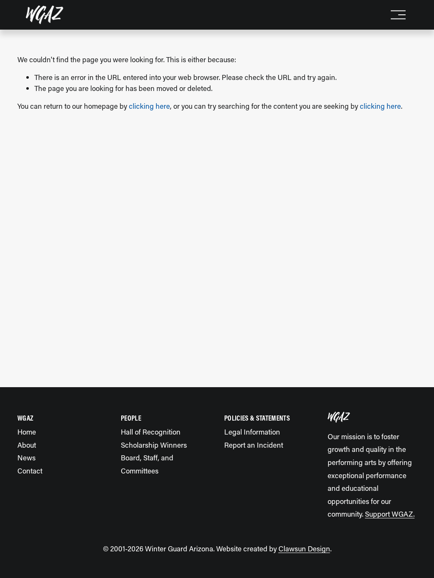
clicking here (149, 105)
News (26, 457)
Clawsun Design (304, 548)
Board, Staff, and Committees (147, 464)
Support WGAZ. (390, 513)
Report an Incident (253, 444)
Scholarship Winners (154, 444)
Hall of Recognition (151, 431)
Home (26, 431)
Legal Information (252, 431)
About (26, 444)
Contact (29, 470)
